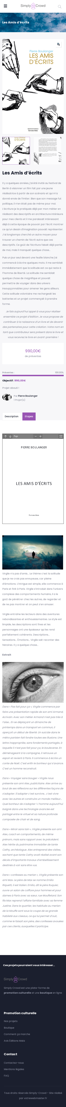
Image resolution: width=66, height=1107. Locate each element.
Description (11, 416)
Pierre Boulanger (28, 395)
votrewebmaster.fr (35, 1098)
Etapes (29, 416)
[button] (58, 44)
